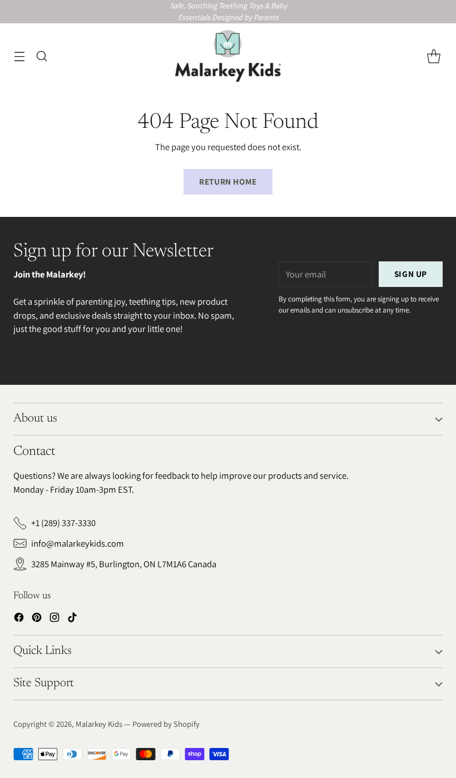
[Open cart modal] (433, 55)
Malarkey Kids (99, 723)
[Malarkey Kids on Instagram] (54, 619)
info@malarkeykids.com (77, 543)
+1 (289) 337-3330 (63, 523)
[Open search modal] (41, 55)
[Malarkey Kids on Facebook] (19, 619)
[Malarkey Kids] (228, 56)
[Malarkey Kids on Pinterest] (36, 619)
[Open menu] (19, 55)
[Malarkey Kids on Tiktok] (72, 619)
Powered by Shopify (166, 723)
